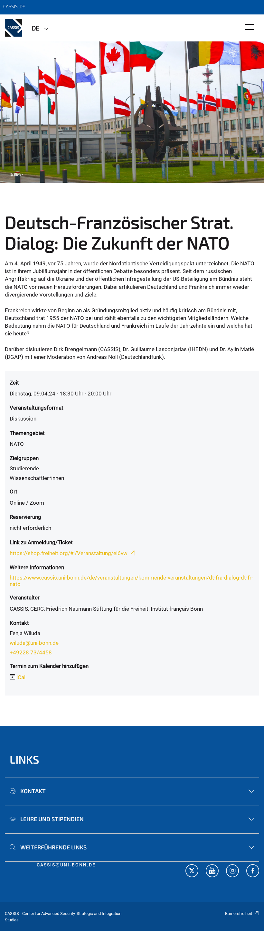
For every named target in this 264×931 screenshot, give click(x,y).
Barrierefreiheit (238, 913)
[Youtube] (212, 872)
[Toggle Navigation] (249, 27)
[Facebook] (252, 872)
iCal (20, 677)
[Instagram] (232, 872)
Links (24, 759)
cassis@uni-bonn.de (66, 864)
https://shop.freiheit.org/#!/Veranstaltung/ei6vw (68, 553)
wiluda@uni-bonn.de (34, 643)
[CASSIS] (13, 28)
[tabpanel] (132, 112)
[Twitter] (191, 872)
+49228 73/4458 (31, 652)
